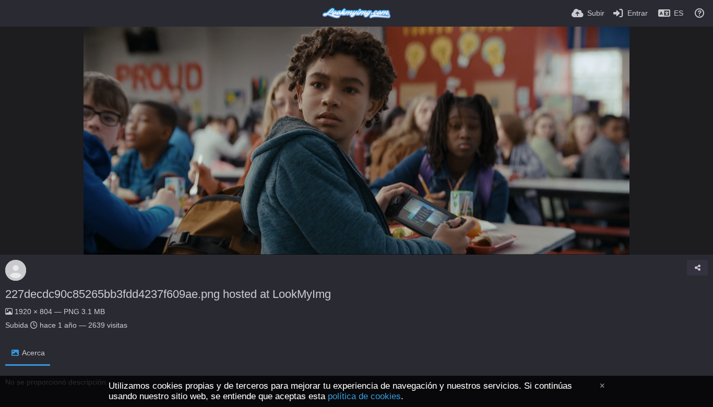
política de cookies (364, 396)
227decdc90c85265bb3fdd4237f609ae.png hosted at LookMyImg (168, 294)
